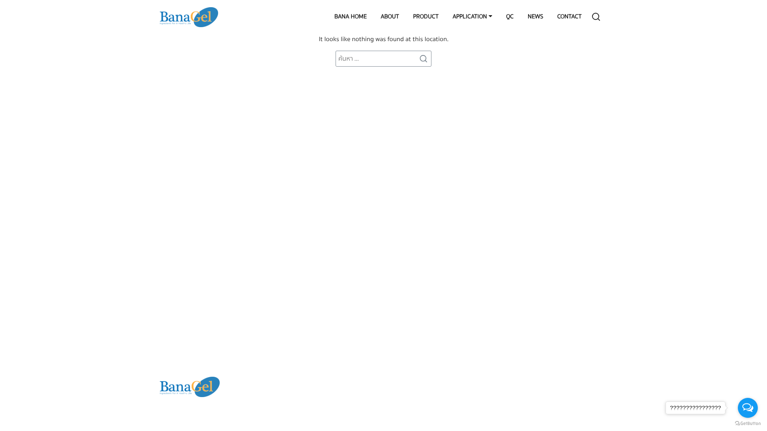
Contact (569, 17)
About (390, 17)
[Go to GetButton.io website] (748, 423)
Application (470, 17)
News (535, 17)
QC (510, 17)
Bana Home (350, 17)
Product (426, 17)
